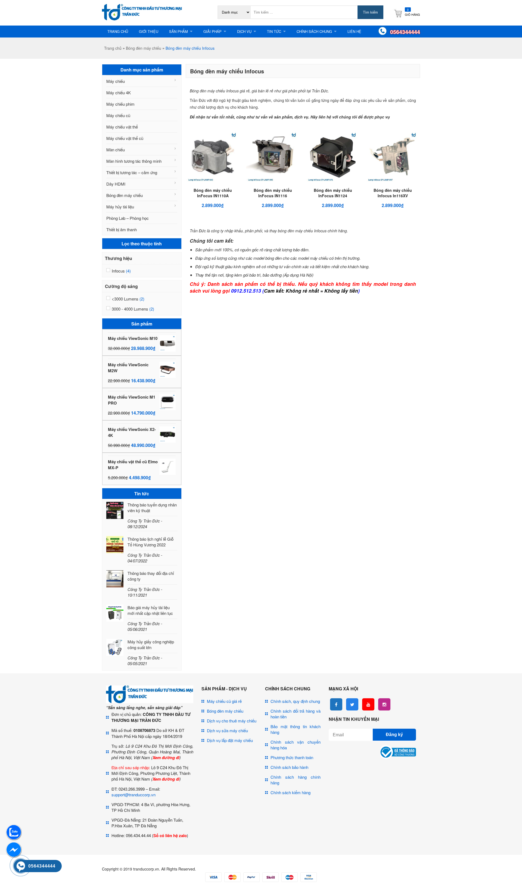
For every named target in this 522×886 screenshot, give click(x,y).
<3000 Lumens (125, 299)
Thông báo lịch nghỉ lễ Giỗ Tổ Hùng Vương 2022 (150, 541)
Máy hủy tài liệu (120, 206)
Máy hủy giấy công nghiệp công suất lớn (151, 644)
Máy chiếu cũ (118, 115)
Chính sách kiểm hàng (290, 792)
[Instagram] (384, 704)
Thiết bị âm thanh (121, 229)
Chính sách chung (314, 31)
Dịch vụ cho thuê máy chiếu (231, 721)
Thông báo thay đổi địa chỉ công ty (151, 576)
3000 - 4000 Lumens (130, 309)
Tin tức (274, 31)
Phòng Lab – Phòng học (127, 218)
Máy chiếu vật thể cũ (124, 138)
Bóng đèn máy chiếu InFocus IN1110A (213, 192)
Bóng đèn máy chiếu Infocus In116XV (393, 192)
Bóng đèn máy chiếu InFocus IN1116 (273, 192)
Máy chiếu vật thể (122, 127)
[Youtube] (368, 704)
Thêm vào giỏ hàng (217, 186)
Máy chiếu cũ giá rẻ (224, 701)
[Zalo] (13, 838)
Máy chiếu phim (120, 104)
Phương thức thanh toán (292, 757)
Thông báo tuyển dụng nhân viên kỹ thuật (152, 507)
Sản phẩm (178, 31)
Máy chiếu (115, 81)
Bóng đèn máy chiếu (143, 48)
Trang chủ (117, 31)
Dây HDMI (115, 184)
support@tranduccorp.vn (133, 794)
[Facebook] (336, 704)
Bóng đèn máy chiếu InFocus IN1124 (333, 192)
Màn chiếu (115, 149)
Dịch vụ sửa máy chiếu (227, 730)
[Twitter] (352, 704)
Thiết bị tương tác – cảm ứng (131, 172)
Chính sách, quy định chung (295, 701)
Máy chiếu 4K (118, 92)
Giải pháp (212, 31)
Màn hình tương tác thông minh (133, 161)
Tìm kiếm (370, 12)
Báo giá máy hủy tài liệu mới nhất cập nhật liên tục (150, 610)
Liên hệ (354, 31)
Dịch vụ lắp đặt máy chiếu (230, 740)
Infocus (118, 271)
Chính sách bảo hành (289, 767)
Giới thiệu (148, 31)
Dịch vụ (244, 31)
